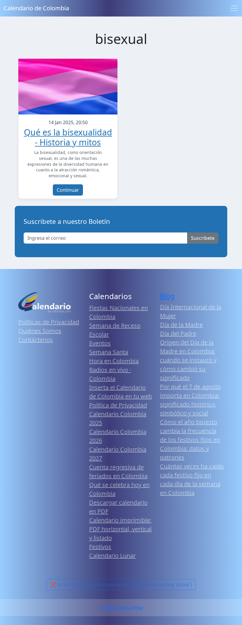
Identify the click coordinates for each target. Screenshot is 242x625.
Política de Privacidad (118, 405)
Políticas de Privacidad (48, 322)
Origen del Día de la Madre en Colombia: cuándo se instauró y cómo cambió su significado (188, 360)
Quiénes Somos (39, 331)
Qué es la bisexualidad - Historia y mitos (68, 137)
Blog (167, 296)
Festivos (100, 547)
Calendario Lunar (112, 556)
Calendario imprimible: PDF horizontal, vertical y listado (120, 529)
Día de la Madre (181, 325)
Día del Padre (178, 333)
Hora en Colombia (114, 361)
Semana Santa (108, 352)
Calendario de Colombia (36, 8)
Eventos (100, 343)
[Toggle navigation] (234, 8)
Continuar (68, 190)
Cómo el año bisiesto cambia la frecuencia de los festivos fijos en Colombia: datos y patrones (190, 439)
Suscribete (203, 238)
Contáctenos (35, 340)
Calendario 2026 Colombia (121, 607)
